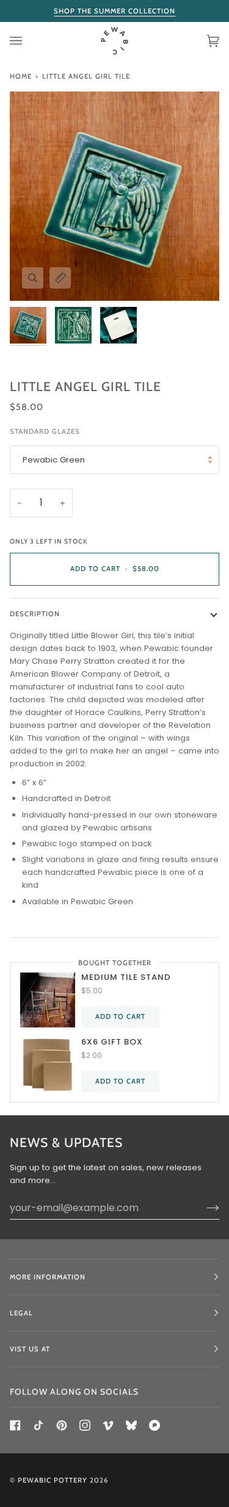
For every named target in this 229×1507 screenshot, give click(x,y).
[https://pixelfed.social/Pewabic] (154, 1425)
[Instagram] (84, 1425)
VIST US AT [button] (30, 1349)
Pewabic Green (54, 460)
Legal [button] (21, 1313)
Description (35, 614)
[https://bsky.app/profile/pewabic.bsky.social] (131, 1425)
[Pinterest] (61, 1425)
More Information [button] (47, 1277)
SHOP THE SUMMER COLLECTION (114, 11)
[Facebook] (15, 1425)
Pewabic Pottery (52, 1480)
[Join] (203, 1207)
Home (21, 76)
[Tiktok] (38, 1425)
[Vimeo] (108, 1425)
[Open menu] (28, 41)
